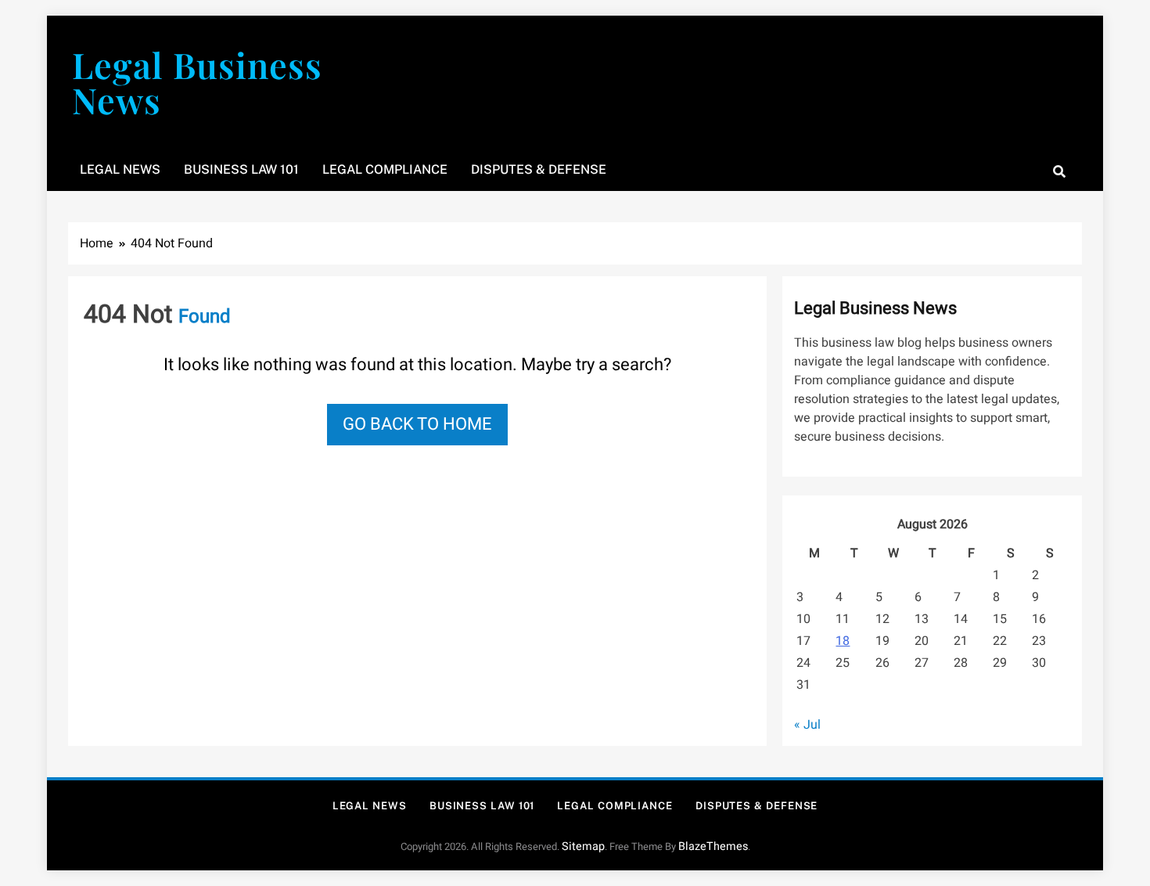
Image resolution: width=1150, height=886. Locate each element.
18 (843, 641)
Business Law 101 (241, 169)
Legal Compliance (384, 169)
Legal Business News (197, 82)
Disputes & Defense (538, 169)
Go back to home (417, 424)
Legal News (120, 169)
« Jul (807, 724)
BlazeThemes (713, 846)
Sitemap (583, 846)
